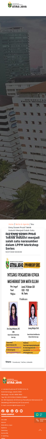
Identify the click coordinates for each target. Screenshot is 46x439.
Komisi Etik (4, 433)
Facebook (16, 362)
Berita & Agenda (22, 224)
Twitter (23, 362)
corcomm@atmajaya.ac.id (15, 405)
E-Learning (4, 436)
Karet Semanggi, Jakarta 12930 (11, 392)
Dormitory (4, 430)
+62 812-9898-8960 (15, 394)
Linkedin (29, 362)
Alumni (3, 422)
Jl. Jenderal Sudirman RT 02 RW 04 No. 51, (14, 389)
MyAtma (4, 428)
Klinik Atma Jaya (6, 425)
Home (11, 224)
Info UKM (4, 420)
